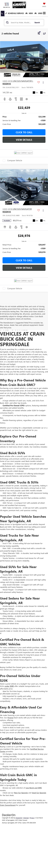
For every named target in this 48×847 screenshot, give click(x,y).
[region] (24, 120)
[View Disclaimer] (27, 99)
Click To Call (24, 132)
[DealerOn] (9, 815)
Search (37, 22)
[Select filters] (39, 33)
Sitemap (26, 818)
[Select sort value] (44, 33)
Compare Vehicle (14, 160)
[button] (3, 13)
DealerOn (19, 818)
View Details (24, 139)
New (30, 13)
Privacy (32, 818)
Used (39, 13)
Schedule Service (16, 13)
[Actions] (43, 82)
